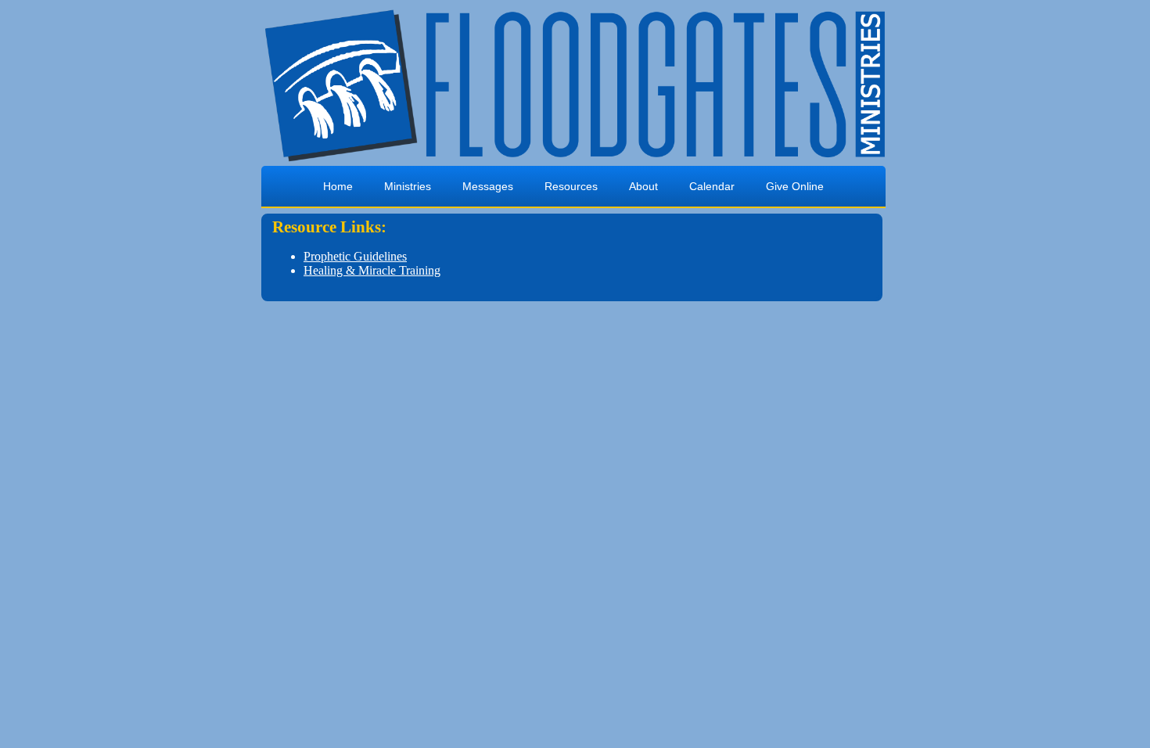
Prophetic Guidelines (355, 256)
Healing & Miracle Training (372, 270)
